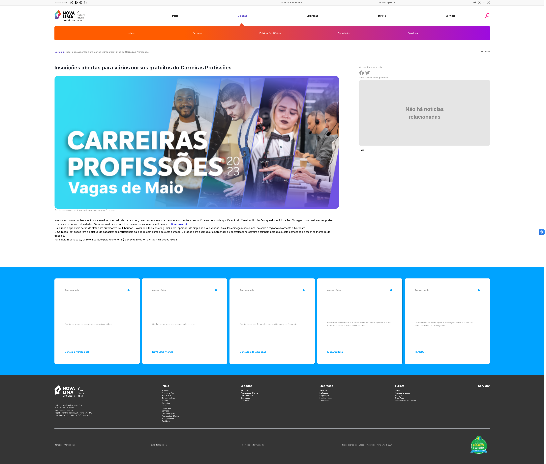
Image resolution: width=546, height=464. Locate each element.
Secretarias (344, 33)
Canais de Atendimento (64, 445)
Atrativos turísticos (402, 393)
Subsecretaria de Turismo (405, 401)
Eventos (398, 390)
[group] (175, 16)
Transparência (168, 418)
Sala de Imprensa (159, 445)
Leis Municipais (168, 413)
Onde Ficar (399, 398)
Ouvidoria (413, 33)
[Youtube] (474, 2)
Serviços (197, 33)
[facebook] (479, 2)
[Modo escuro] (76, 2)
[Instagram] (484, 2)
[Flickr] (488, 2)
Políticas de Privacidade (253, 445)
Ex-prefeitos (167, 408)
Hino (164, 406)
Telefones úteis (168, 398)
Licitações (323, 393)
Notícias (131, 33)
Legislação (324, 395)
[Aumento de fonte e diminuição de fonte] (71, 2)
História (165, 401)
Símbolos (166, 403)
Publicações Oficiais (270, 33)
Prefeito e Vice (168, 393)
